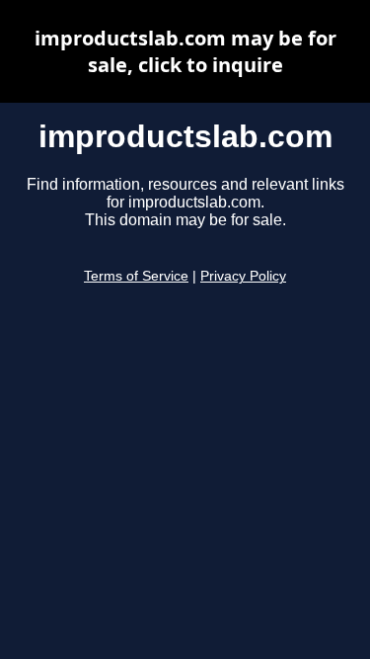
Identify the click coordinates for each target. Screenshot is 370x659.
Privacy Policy (243, 276)
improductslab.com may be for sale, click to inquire (185, 51)
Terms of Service (136, 276)
